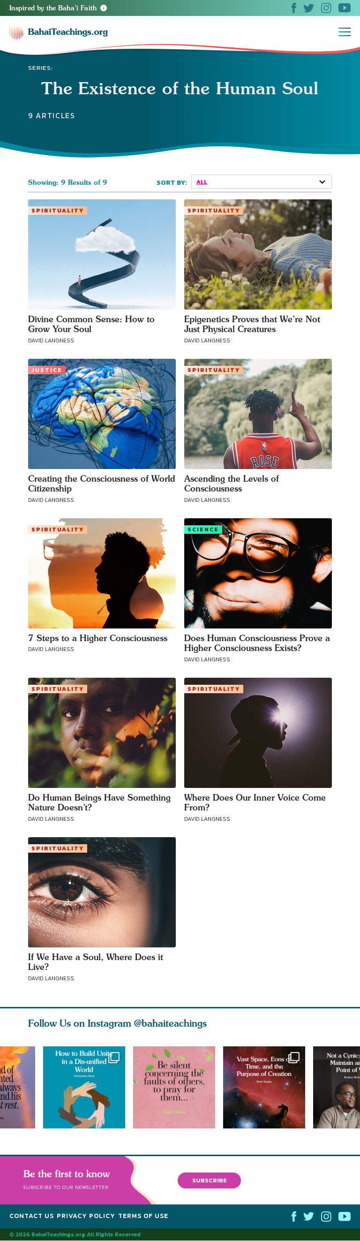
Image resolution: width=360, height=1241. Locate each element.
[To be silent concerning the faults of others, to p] (178, 1087)
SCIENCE (203, 529)
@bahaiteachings (170, 1023)
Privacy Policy (86, 1216)
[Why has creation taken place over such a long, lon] (268, 1087)
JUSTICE (46, 370)
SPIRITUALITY (57, 210)
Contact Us (31, 1216)
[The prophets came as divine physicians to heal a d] (84, 1087)
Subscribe (209, 1180)
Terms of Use (143, 1216)
